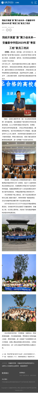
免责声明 (28, 388)
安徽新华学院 (12, 363)
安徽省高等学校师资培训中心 (26, 363)
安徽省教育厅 (24, 366)
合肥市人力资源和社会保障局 (10, 366)
